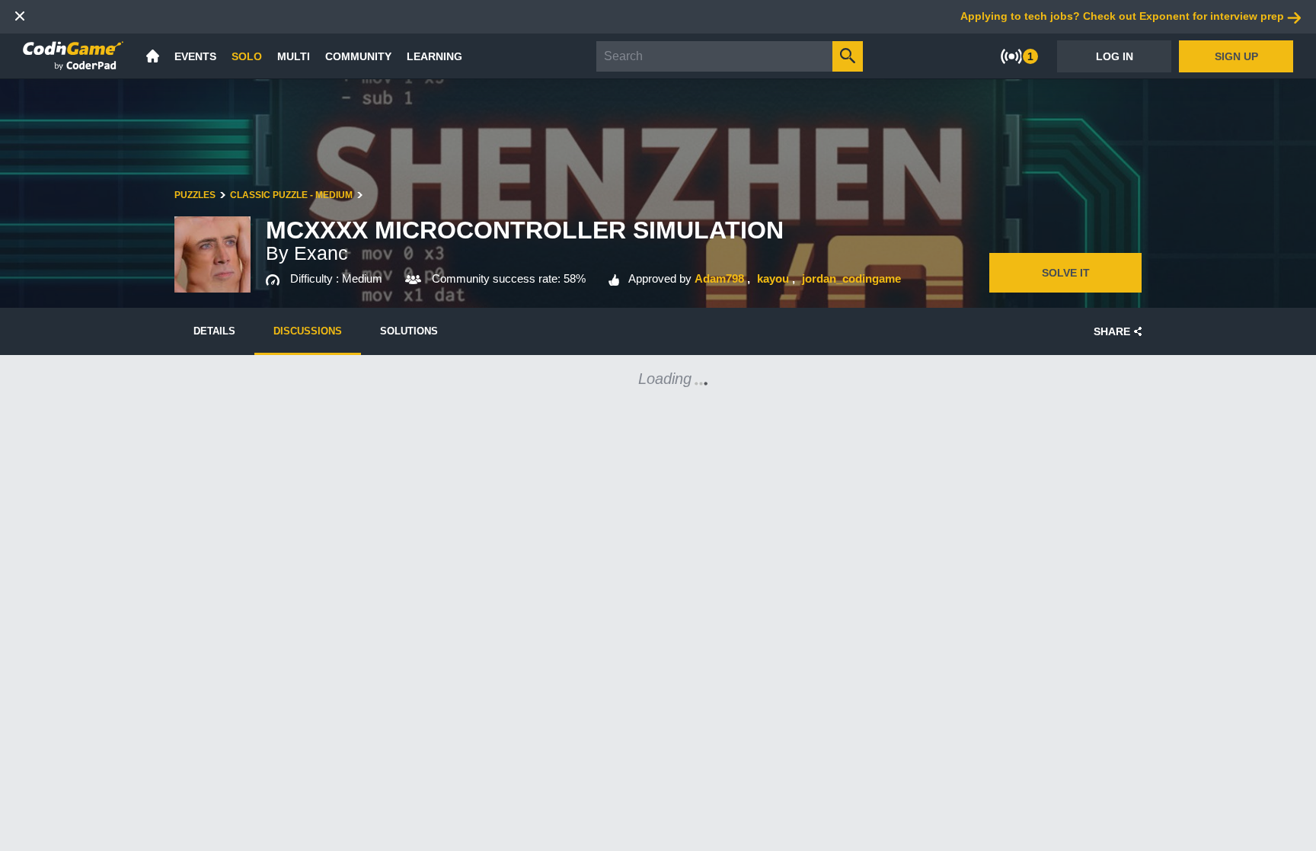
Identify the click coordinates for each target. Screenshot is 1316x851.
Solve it (1066, 273)
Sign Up (1236, 56)
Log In (1114, 56)
